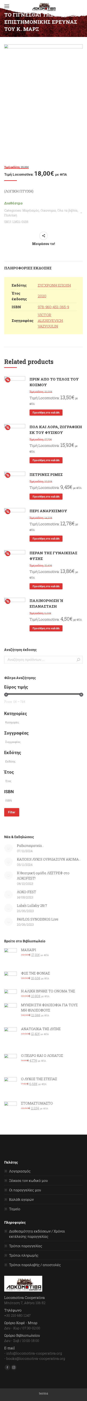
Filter (11, 812)
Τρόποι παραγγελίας (25, 1246)
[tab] (43, 266)
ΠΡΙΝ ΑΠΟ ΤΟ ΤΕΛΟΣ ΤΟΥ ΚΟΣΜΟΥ (54, 382)
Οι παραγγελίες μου (25, 1190)
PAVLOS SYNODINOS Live (37, 919)
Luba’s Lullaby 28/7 (32, 905)
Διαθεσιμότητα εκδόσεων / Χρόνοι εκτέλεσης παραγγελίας (37, 1234)
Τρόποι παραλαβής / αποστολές (35, 1265)
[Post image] (8, 848)
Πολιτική (10, 215)
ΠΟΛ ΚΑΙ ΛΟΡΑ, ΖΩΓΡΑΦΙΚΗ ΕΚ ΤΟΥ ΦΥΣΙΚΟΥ (56, 429)
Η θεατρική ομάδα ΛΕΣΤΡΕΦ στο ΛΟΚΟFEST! (43, 875)
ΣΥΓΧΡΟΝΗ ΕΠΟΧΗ (54, 285)
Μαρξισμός (30, 210)
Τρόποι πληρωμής (23, 1255)
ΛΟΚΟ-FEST (26, 892)
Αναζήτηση (78, 660)
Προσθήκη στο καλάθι (46, 412)
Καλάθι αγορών (21, 1199)
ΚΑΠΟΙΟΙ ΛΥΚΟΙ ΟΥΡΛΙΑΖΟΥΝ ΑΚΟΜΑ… (49, 859)
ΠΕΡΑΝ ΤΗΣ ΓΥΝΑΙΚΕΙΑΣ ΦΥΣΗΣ (53, 555)
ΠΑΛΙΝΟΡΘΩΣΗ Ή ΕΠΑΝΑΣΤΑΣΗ (46, 603)
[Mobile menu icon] (6, 6)
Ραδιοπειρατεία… (30, 845)
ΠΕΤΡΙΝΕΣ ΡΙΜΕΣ (46, 474)
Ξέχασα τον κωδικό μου (28, 1180)
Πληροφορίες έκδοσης (28, 268)
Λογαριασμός (20, 1171)
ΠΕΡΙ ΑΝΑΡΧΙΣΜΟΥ (48, 510)
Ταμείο (14, 1209)
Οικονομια (48, 210)
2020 (42, 296)
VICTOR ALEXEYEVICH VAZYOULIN (50, 320)
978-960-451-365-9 (53, 306)
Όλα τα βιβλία (67, 210)
